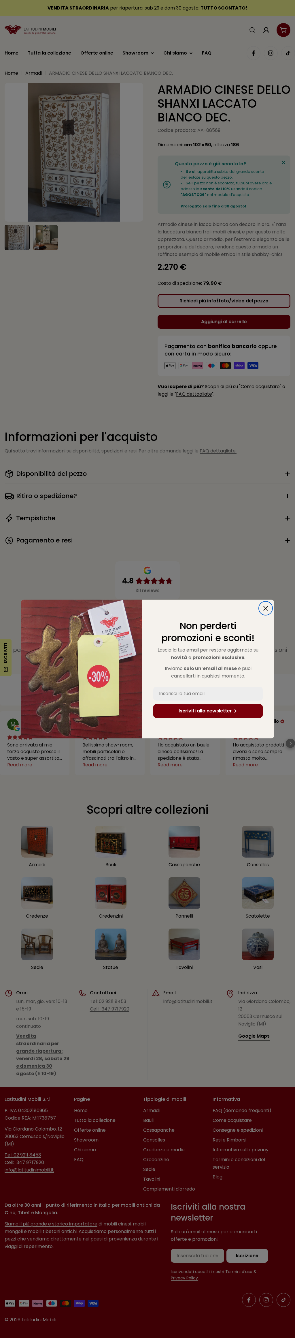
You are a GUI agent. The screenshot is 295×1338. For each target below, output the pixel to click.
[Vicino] (265, 608)
